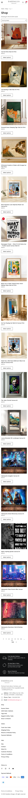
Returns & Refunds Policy (8, 732)
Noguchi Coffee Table (7, 716)
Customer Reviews (6, 751)
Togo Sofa (4, 713)
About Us (3, 749)
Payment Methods (6, 735)
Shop (6, 8)
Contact (3, 746)
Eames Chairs (5, 708)
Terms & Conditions (6, 754)
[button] (2, 2)
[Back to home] (14, 2)
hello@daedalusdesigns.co (14, 700)
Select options (7, 57)
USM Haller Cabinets (7, 711)
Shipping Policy (5, 730)
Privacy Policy (5, 757)
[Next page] (16, 642)
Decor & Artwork (6, 718)
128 (13, 642)
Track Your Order (6, 727)
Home (2, 8)
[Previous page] (3, 639)
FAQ (2, 744)
